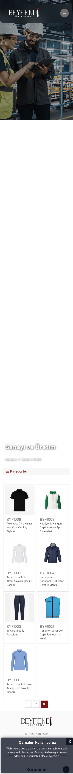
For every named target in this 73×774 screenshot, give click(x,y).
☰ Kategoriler (16, 471)
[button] (60, 756)
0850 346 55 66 (39, 734)
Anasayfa (10, 459)
